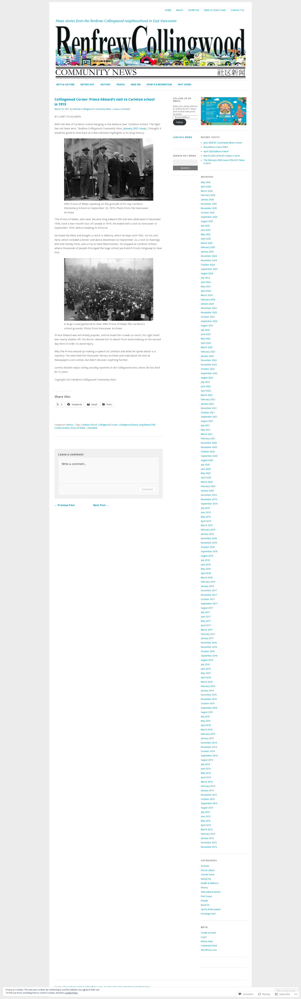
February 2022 (208, 399)
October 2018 (208, 547)
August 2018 (207, 555)
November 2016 (209, 647)
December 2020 (209, 443)
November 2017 (209, 595)
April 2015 (206, 725)
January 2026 (207, 199)
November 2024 (209, 260)
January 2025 (207, 251)
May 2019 (205, 516)
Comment (147, 489)
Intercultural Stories (211, 892)
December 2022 (209, 360)
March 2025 (207, 243)
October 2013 (208, 799)
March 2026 (207, 191)
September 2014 (209, 755)
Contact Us (237, 10)
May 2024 (205, 286)
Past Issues (184, 84)
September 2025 (209, 217)
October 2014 (208, 751)
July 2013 (205, 812)
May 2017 (205, 621)
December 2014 (209, 742)
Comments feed (209, 945)
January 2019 (207, 534)
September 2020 (209, 456)
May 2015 (205, 721)
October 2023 (208, 317)
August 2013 (207, 807)
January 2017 (207, 638)
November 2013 (209, 794)
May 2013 (205, 820)
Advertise (193, 10)
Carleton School (89, 425)
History (105, 84)
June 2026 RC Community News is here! (222, 142)
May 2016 (205, 673)
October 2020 (208, 451)
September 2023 (209, 321)
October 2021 (208, 412)
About (179, 10)
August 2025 (207, 221)
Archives (205, 866)
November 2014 (209, 747)
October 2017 (208, 599)
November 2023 (209, 312)
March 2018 (207, 577)
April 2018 (206, 573)
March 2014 (207, 781)
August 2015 (207, 712)
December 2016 (209, 642)
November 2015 (209, 699)
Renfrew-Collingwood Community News (92, 109)
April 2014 (206, 777)
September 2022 (209, 373)
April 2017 (206, 625)
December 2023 (209, 308)
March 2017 (207, 629)
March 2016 (207, 682)
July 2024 (205, 277)
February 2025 (208, 247)
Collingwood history (128, 425)
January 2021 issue (134, 128)
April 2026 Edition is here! (216, 151)
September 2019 (209, 503)
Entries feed (207, 941)
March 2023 (207, 347)
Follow (179, 122)
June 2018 (206, 564)
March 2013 (207, 829)
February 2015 (208, 734)
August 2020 (207, 460)
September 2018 (209, 551)
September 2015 (209, 707)
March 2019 (207, 525)
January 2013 (207, 838)
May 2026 (205, 182)
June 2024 (206, 282)
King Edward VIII (147, 425)
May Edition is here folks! (215, 147)
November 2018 (209, 542)
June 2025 (206, 230)
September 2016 (209, 655)
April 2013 (206, 825)
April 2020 (206, 477)
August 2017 (207, 608)
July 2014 (205, 764)
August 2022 (207, 377)
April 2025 (206, 238)
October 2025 (208, 212)
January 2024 (207, 303)
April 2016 (206, 677)
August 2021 (207, 421)
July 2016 (205, 664)
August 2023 (207, 325)
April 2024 (206, 291)
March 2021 (207, 434)
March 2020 (207, 482)
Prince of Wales (78, 428)
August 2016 (207, 660)
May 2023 (205, 338)
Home (168, 10)
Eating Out (87, 84)
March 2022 (207, 395)
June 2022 (206, 386)
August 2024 (207, 273)
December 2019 (209, 495)
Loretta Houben (62, 428)
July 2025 (205, 225)
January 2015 (207, 738)
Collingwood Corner (108, 425)
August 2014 (207, 760)
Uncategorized (208, 913)
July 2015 (205, 716)
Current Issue (207, 874)
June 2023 (206, 334)
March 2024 (207, 295)
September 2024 (209, 269)
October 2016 (208, 651)
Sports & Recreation (159, 84)
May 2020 (205, 473)
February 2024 (208, 299)
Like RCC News (182, 137)
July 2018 (205, 560)
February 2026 (208, 195)
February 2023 (208, 351)
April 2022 (206, 390)
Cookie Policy (71, 993)
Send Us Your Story (215, 10)
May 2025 (205, 234)
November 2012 (209, 847)
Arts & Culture (65, 84)
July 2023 (205, 330)
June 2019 (206, 512)
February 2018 (208, 581)
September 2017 (209, 603)
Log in (204, 937)
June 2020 (206, 469)
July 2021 (205, 425)
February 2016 (208, 686)
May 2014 (205, 773)
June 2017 (206, 616)
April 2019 (206, 521)
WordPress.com (209, 950)
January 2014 (207, 790)
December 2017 (209, 590)
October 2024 (208, 264)
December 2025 (209, 204)
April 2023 (206, 343)
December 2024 (209, 256)
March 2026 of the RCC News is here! (221, 155)
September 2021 (209, 416)
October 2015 (208, 703)
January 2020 (207, 490)
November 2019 (209, 499)
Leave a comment (121, 109)
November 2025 (209, 208)
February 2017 (208, 634)
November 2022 (209, 364)
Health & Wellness (209, 883)
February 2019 (208, 529)
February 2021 (208, 438)
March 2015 (207, 729)
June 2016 (206, 668)
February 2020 (208, 486)
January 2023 (207, 356)
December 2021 (209, 408)
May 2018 (205, 569)
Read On (135, 84)
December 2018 (209, 538)
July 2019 (205, 508)
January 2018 (207, 586)
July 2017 (205, 612)
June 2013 (206, 816)
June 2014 (206, 768)
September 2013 (209, 803)
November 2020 (209, 447)
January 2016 (207, 690)
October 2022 (208, 369)
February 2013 (208, 834)
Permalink (92, 428)
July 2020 (205, 464)
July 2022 (205, 382)
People (121, 84)
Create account (208, 932)
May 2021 (205, 429)
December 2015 (209, 694)
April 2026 (206, 186)
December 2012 (209, 842)
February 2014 (208, 786)
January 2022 (207, 403)
